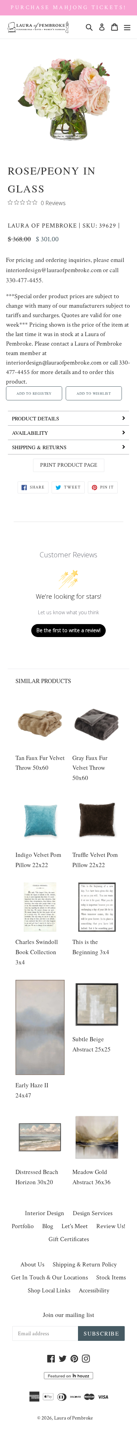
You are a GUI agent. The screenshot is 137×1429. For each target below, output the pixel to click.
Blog (47, 1226)
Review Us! (110, 1226)
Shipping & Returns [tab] (39, 447)
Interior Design (44, 1213)
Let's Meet (74, 1226)
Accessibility (94, 1290)
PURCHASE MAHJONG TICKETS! (68, 7)
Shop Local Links (49, 1290)
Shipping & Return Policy (85, 1264)
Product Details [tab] (35, 418)
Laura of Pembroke (42, 226)
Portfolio (23, 1226)
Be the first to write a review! (68, 630)
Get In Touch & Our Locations (49, 1277)
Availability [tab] (30, 432)
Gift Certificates (68, 1239)
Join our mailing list (68, 1314)
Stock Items (111, 1277)
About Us (32, 1264)
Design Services (92, 1213)
